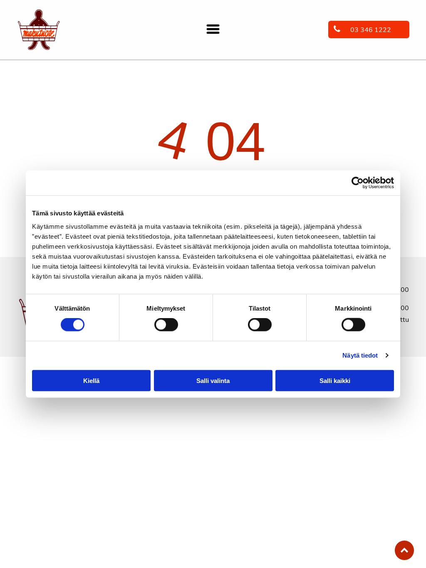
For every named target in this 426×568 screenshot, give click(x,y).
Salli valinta (213, 380)
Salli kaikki (335, 380)
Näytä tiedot (360, 355)
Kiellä (91, 380)
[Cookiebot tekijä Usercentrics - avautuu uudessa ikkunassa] (357, 183)
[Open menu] (213, 30)
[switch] (166, 324)
